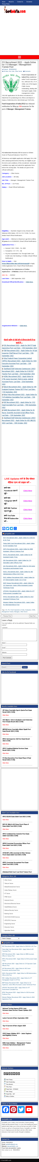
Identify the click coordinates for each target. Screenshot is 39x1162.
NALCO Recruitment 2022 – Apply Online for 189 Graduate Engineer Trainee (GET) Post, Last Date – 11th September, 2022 (19, 389)
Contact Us (20, 1)
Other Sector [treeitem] (8, 880)
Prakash (6, 69)
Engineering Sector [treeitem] (10, 923)
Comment (4, 627)
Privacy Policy (6, 4)
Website (4, 652)
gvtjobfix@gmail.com (12, 1144)
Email (4, 647)
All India (6, 71)
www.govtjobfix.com (12, 1146)
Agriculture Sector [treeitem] (9, 930)
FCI (9, 610)
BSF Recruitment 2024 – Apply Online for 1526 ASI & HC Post (19, 946)
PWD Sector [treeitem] (8, 897)
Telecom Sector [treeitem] (9, 883)
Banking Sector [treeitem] (9, 913)
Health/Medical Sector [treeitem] (11, 907)
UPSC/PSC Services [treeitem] (10, 920)
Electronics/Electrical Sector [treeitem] (12, 903)
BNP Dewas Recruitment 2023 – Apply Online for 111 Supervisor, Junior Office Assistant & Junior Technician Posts (18, 585)
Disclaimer (29, 1)
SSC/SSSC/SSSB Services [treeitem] (12, 917)
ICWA (33, 610)
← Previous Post (6, 616)
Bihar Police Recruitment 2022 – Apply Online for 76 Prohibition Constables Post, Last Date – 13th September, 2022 (19, 397)
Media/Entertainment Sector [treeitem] (12, 887)
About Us (11, 1)
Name (4, 643)
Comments (28, 71)
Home (3, 1)
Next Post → (33, 616)
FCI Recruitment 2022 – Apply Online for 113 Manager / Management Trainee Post (19, 64)
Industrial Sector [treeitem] (9, 900)
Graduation (28, 610)
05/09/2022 (14, 69)
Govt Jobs (11, 71)
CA (6, 610)
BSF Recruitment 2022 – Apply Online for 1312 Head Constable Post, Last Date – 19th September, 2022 (19, 405)
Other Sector (18, 71)
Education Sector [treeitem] (9, 927)
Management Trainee (8, 611)
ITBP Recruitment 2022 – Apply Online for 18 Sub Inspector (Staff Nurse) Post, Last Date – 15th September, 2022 (19, 353)
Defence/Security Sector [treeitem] (11, 910)
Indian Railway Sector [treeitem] (10, 890)
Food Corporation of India (17, 610)
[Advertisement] (19, 34)
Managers (17, 611)
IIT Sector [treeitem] (7, 893)
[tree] (19, 905)
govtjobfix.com (9, 534)
